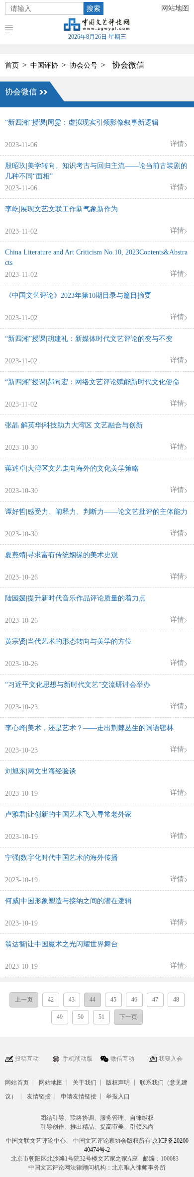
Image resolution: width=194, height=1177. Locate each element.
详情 (177, 144)
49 (60, 1016)
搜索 (93, 8)
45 (113, 999)
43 (72, 999)
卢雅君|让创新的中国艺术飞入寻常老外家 (68, 814)
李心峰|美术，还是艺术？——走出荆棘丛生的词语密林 (89, 728)
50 (81, 1016)
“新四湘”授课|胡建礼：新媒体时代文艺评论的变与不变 (89, 338)
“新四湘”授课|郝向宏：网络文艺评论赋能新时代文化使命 (92, 382)
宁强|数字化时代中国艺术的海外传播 (61, 857)
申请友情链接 (79, 1096)
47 (155, 999)
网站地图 (175, 8)
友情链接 (39, 1096)
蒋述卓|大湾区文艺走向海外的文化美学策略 (72, 468)
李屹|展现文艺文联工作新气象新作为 (61, 209)
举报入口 (118, 1096)
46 (134, 999)
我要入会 (171, 1058)
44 (93, 999)
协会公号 (83, 65)
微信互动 (122, 1058)
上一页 (24, 999)
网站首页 (17, 1082)
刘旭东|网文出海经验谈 (40, 771)
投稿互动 (27, 1058)
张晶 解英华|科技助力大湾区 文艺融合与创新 (74, 425)
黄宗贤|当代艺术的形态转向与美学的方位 (68, 641)
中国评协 (44, 65)
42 (51, 999)
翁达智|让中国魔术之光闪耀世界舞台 (61, 944)
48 (176, 999)
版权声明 (118, 1082)
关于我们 (85, 1082)
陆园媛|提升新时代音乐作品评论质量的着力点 (75, 598)
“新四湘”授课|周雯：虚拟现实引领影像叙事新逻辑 (82, 122)
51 (101, 1016)
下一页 (128, 1016)
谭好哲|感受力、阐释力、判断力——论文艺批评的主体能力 (96, 511)
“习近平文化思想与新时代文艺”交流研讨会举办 (77, 684)
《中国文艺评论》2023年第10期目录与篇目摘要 (78, 295)
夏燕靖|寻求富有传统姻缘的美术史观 (61, 555)
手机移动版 (78, 1058)
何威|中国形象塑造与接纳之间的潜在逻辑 (68, 901)
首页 (12, 65)
